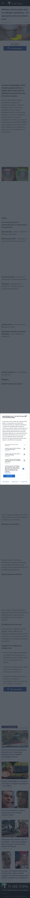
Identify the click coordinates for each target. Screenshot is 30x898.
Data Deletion (5, 481)
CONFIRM (9, 476)
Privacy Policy (24, 481)
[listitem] (15, 445)
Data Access (15, 481)
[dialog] (15, 449)
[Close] (26, 416)
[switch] (24, 449)
